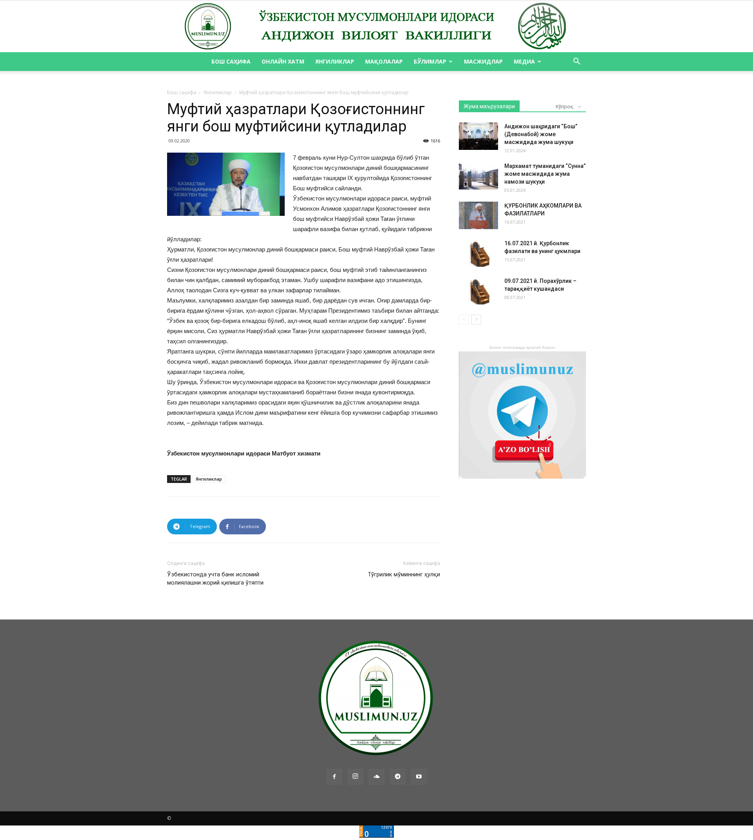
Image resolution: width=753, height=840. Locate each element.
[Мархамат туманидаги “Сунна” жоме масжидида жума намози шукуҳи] (478, 176)
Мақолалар (384, 61)
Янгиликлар (334, 61)
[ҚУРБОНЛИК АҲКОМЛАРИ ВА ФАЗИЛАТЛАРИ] (478, 215)
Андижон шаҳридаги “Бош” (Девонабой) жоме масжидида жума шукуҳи (540, 134)
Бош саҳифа (231, 61)
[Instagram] (355, 777)
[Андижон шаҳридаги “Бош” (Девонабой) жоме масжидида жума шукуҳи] (478, 136)
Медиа (524, 61)
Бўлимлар (430, 61)
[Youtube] (419, 777)
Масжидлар (483, 61)
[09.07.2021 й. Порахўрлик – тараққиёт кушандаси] (478, 290)
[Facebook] (334, 777)
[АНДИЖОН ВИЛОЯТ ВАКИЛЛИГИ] (376, 26)
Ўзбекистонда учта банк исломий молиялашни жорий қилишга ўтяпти (215, 578)
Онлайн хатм (283, 61)
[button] (576, 62)
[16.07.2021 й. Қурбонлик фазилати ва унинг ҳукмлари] (478, 253)
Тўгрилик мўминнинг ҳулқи (404, 574)
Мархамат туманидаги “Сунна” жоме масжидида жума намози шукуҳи (545, 174)
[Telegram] (398, 777)
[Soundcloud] (376, 777)
